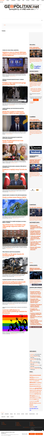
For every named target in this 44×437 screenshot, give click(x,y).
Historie (22, 413)
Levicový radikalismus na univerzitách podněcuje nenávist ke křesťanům (14, 311)
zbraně (38, 399)
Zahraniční (7, 413)
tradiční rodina (32, 380)
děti (36, 382)
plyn (36, 401)
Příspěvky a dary (18, 425)
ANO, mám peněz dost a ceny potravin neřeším (35, 94)
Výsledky (31, 102)
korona (36, 397)
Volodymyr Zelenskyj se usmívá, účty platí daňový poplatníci (36, 306)
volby (41, 379)
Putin (31, 388)
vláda (33, 399)
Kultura (18, 413)
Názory (26, 413)
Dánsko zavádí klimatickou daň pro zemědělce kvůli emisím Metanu (36, 227)
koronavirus (32, 393)
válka (39, 397)
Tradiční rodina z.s (27, 427)
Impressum (32, 424)
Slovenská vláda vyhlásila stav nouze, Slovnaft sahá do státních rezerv (35, 300)
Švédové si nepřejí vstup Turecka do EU (14, 170)
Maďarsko (35, 384)
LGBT (40, 392)
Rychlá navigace (32, 425)
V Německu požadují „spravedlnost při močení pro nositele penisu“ (35, 238)
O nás (37, 413)
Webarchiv (32, 406)
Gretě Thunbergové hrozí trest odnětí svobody (12, 141)
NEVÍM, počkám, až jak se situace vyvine (35, 98)
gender (35, 377)
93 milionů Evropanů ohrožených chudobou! (36, 296)
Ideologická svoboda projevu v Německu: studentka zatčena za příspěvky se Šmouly (35, 232)
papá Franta (32, 367)
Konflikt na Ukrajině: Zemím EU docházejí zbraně (13, 254)
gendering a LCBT (33, 359)
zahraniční (32, 397)
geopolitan (38, 388)
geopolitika (37, 380)
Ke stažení (31, 423)
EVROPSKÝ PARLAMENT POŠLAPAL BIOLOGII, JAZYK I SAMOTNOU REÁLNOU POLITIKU (35, 161)
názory (33, 388)
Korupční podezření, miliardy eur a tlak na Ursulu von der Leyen (35, 293)
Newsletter (3, 416)
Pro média (31, 422)
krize (39, 393)
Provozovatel (4, 424)
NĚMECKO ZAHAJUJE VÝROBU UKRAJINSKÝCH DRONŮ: (35, 269)
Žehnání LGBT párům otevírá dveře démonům (35, 248)
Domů (2, 413)
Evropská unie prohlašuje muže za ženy (35, 310)
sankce (36, 396)
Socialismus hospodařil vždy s (35, 368)
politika (32, 379)
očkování (37, 377)
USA (31, 375)
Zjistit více (9, 435)
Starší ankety (32, 101)
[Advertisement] (15, 39)
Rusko (31, 405)
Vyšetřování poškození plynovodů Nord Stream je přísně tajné (13, 282)
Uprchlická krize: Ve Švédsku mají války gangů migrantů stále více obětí (13, 226)
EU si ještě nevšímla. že (34, 356)
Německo (33, 382)
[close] (42, 431)
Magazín (12, 416)
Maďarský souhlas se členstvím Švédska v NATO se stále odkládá (13, 112)
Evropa (31, 399)
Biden (40, 386)
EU (38, 401)
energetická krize (32, 401)
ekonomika (36, 386)
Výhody (31, 361)
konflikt (34, 390)
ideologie (37, 392)
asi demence (32, 354)
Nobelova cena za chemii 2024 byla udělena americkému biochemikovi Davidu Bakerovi (14, 53)
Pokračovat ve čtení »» (13, 76)
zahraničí (39, 403)
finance (31, 386)
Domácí (8, 416)
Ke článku (31, 358)
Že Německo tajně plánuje (34, 365)
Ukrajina (32, 396)
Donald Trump (37, 379)
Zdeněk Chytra (33, 403)
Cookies (3, 423)
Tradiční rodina (32, 413)
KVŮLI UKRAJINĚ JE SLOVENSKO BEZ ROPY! (35, 48)
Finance (11, 413)
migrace (31, 390)
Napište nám (18, 424)
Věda (15, 413)
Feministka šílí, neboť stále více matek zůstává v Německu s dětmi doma (35, 243)
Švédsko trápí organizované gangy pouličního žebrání (14, 83)
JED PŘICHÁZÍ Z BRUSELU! (36, 207)
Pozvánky (17, 422)
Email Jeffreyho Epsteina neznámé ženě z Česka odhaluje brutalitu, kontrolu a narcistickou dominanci (36, 322)
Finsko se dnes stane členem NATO (14, 197)
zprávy (36, 394)
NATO (35, 399)
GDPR (3, 422)
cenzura (31, 355)
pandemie (39, 384)
